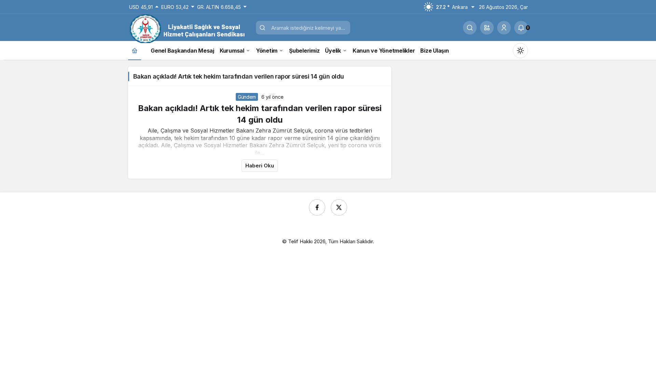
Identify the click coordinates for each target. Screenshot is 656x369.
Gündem (247, 97)
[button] (487, 28)
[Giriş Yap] (504, 28)
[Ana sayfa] (135, 50)
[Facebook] (317, 207)
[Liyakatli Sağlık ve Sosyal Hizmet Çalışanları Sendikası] (189, 28)
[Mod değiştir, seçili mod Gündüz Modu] (520, 50)
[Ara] (470, 28)
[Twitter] (339, 207)
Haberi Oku (259, 165)
